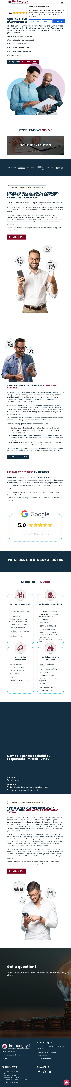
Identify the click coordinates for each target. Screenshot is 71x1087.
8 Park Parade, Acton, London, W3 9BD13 (24, 790)
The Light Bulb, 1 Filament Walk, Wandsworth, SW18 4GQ (29, 787)
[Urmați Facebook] (39, 1071)
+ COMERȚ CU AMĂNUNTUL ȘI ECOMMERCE (14, 1080)
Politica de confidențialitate (11, 1055)
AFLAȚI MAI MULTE (16, 62)
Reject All (47, 21)
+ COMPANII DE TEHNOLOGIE (10, 1082)
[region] (47, 14)
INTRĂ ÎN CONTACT (30, 62)
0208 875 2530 (13, 780)
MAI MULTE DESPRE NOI (18, 456)
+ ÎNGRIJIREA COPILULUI (9, 1075)
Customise (35, 21)
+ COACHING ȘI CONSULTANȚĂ (11, 1078)
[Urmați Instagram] (44, 1071)
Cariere (4, 1058)
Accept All (59, 21)
